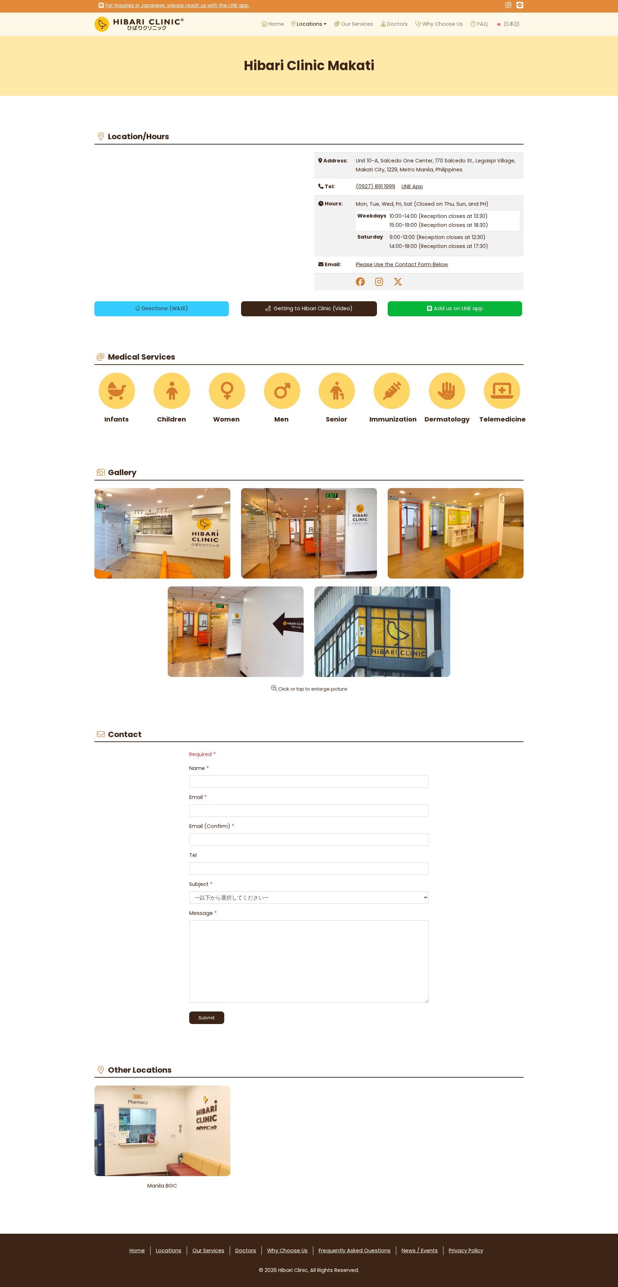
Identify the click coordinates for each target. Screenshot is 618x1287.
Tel (193, 855)
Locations (308, 24)
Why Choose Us (442, 24)
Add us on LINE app (457, 308)
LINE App (412, 186)
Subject (200, 884)
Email (198, 797)
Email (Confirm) (211, 826)
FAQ (482, 24)
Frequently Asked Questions (355, 1250)
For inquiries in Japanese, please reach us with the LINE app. (178, 5)
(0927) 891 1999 (375, 186)
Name (199, 768)
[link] (360, 282)
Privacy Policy (466, 1250)
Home (275, 24)
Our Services (356, 24)
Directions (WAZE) (164, 308)
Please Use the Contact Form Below (402, 264)
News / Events (420, 1250)
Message (203, 913)
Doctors (397, 24)
